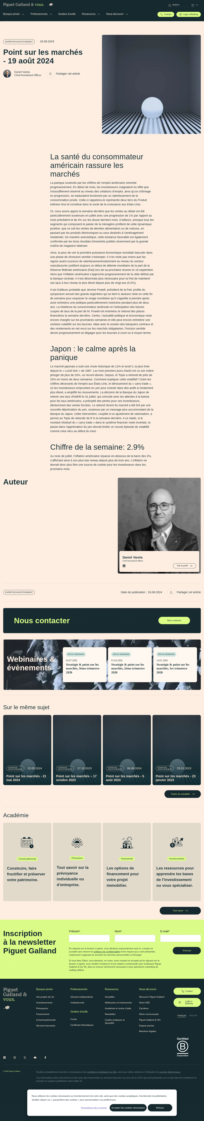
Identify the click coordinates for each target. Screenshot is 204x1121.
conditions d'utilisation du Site (102, 1072)
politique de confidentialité (107, 951)
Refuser (160, 1107)
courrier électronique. (170, 1072)
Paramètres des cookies (94, 1107)
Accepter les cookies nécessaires (128, 1107)
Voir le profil (182, 565)
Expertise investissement (19, 42)
